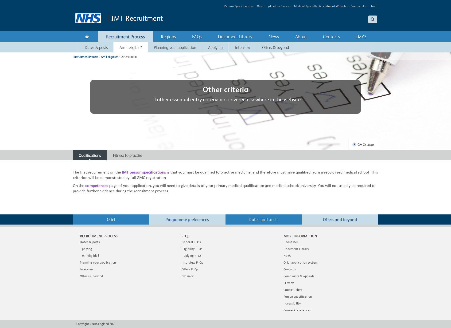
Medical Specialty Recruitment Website (320, 6)
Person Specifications (238, 6)
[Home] (87, 36)
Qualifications (90, 155)
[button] (125, 36)
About (373, 6)
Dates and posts (264, 219)
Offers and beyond (340, 219)
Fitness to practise (127, 155)
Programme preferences (187, 219)
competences (97, 186)
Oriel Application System (273, 6)
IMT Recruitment (137, 17)
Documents (358, 6)
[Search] (372, 19)
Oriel (111, 219)
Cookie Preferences (297, 310)
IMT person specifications (144, 172)
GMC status (366, 144)
